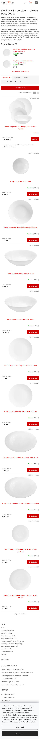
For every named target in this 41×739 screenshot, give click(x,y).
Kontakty (4, 657)
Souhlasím (20, 734)
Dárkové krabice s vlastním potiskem (12, 670)
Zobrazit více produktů (19, 72)
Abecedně (18, 82)
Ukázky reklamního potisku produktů (12, 685)
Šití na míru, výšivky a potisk (10, 682)
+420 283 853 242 (9, 697)
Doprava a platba (6, 633)
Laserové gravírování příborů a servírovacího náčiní (17, 673)
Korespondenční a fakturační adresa (12, 641)
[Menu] (36, 3)
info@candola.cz (9, 694)
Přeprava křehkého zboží (9, 638)
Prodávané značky (7, 652)
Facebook (7, 700)
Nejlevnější (17, 78)
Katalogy (4, 654)
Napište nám (5, 660)
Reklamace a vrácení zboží (9, 646)
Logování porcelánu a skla (9, 679)
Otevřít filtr (20, 88)
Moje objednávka (6, 649)
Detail (34, 139)
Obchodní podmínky (7, 631)
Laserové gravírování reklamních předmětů (14, 676)
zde (34, 722)
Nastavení (20, 727)
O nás (3, 628)
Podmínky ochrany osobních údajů (11, 644)
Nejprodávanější (7, 82)
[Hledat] (25, 3)
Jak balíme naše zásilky (8, 636)
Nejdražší (25, 78)
